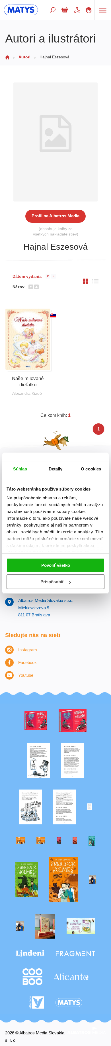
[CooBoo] (32, 977)
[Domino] (73, 761)
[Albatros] (36, 1003)
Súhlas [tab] (20, 468)
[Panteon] (63, 879)
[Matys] (69, 1003)
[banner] (21, 10)
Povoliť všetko (55, 565)
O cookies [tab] (91, 468)
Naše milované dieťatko (28, 381)
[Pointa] (20, 926)
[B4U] (59, 840)
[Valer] (45, 926)
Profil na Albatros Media (55, 215)
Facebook (27, 662)
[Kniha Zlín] (90, 807)
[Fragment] (75, 953)
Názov (18, 287)
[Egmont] (75, 840)
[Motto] (36, 721)
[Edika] (92, 840)
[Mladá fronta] (81, 926)
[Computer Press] (30, 807)
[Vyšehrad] (21, 840)
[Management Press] (65, 807)
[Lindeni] (30, 953)
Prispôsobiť (52, 581)
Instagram (27, 649)
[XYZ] (72, 721)
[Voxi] (38, 761)
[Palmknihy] (92, 879)
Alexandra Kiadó (27, 393)
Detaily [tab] (56, 468)
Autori (24, 57)
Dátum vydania (27, 276)
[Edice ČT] (26, 879)
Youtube (25, 675)
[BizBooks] (41, 840)
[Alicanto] (71, 977)
